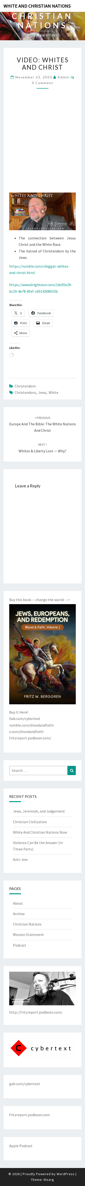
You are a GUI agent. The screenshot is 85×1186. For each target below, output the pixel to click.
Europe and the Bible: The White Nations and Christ (42, 424)
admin (63, 77)
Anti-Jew (20, 859)
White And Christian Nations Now (40, 832)
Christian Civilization (30, 821)
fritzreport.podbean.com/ (30, 738)
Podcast (19, 945)
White (53, 392)
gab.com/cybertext (24, 1083)
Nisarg (49, 1179)
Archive (19, 913)
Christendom (25, 392)
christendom (25, 386)
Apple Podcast (21, 1145)
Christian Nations (27, 924)
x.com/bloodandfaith (26, 731)
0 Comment (42, 83)
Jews (42, 392)
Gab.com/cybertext (24, 718)
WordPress (66, 1174)
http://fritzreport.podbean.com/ (35, 1012)
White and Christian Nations (37, 6)
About (18, 903)
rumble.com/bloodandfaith (31, 725)
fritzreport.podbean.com (29, 1114)
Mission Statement (28, 934)
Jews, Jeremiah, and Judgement (39, 811)
